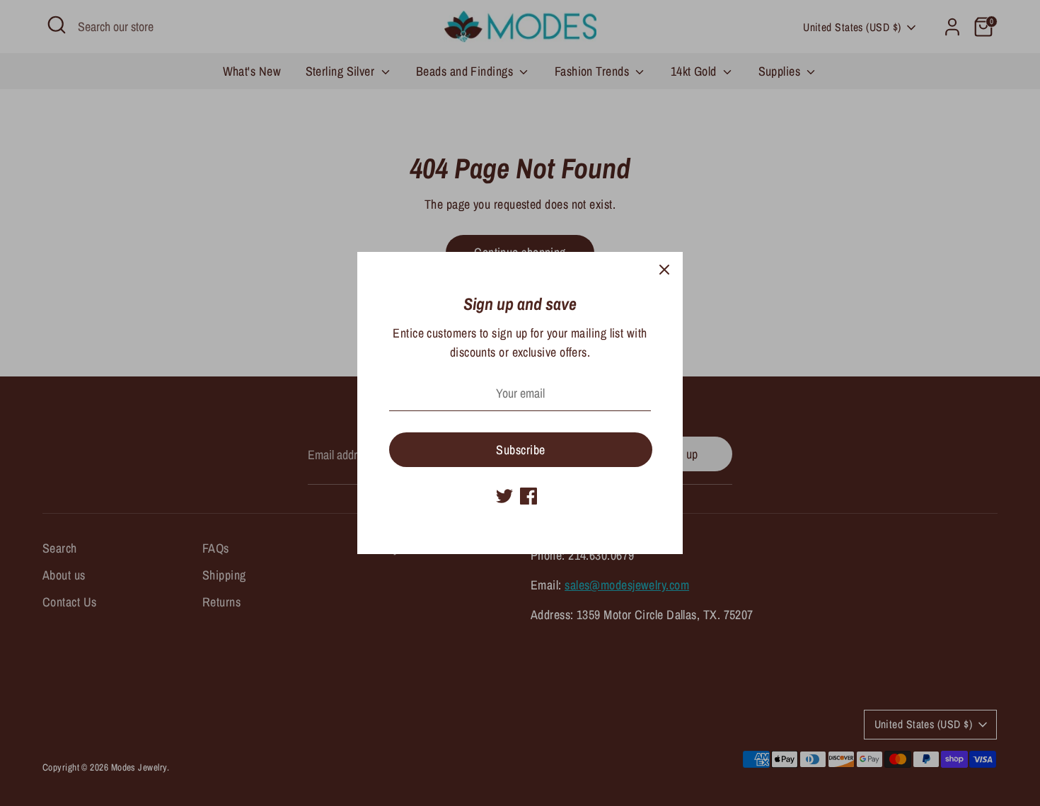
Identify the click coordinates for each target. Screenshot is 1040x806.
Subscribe (520, 450)
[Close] (664, 270)
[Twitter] (504, 496)
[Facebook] (528, 496)
